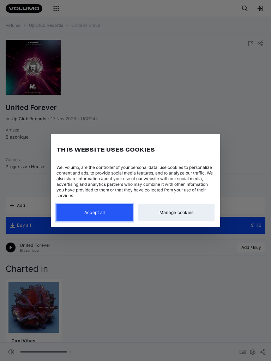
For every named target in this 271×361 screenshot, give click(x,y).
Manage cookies (176, 212)
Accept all (94, 212)
